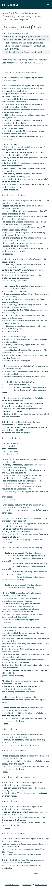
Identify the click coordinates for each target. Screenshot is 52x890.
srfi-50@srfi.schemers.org (24, 13)
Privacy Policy (27, 885)
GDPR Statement (41, 885)
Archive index (10, 27)
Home (5, 13)
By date (38, 27)
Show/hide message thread (15, 33)
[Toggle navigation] (48, 4)
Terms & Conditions (12, 885)
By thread (25, 27)
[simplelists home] (9, 4)
